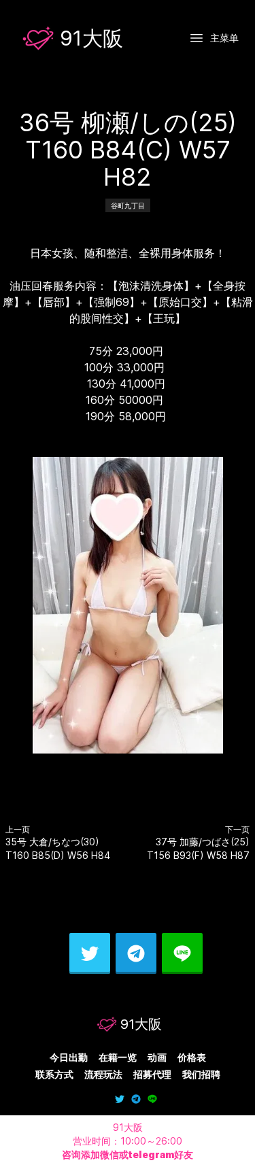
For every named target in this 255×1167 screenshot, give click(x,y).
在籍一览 (118, 1057)
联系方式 (54, 1074)
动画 (157, 1057)
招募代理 (152, 1074)
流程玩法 (103, 1074)
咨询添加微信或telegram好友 (127, 1154)
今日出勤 (69, 1057)
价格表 (191, 1057)
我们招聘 (201, 1074)
